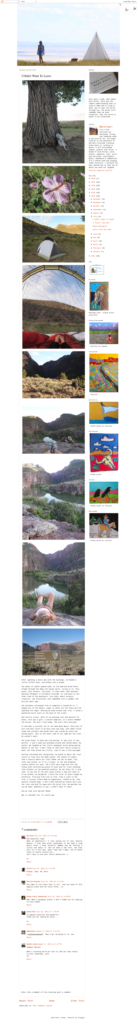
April (96, 241)
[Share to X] (63, 822)
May (95, 237)
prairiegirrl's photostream (100, 270)
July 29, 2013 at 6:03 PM (59, 896)
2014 (93, 193)
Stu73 (29, 868)
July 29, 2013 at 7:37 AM (43, 868)
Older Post (78, 1001)
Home (52, 1001)
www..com (97, 265)
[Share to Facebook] (65, 822)
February (97, 248)
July (95, 216)
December (97, 199)
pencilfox (31, 912)
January (97, 251)
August (96, 213)
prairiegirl (107, 127)
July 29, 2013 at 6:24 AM (45, 836)
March (96, 244)
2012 (93, 256)
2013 (93, 196)
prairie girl (33, 10)
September (98, 210)
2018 (93, 178)
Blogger (81, 1018)
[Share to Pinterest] (67, 822)
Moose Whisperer (100, 226)
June (95, 234)
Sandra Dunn (32, 944)
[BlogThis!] (61, 822)
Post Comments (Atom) (42, 1006)
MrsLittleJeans (33, 881)
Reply (29, 862)
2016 (93, 185)
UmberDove (31, 931)
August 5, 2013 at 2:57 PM (48, 931)
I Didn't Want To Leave (103, 219)
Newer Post (26, 1001)
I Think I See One (101, 223)
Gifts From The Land (102, 229)
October (97, 206)
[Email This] (58, 822)
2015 (93, 189)
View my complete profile (100, 170)
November (97, 202)
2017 (93, 182)
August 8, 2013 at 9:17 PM (50, 944)
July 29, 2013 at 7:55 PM (47, 912)
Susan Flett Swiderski (37, 896)
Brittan (30, 836)
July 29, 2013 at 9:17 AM (52, 881)
